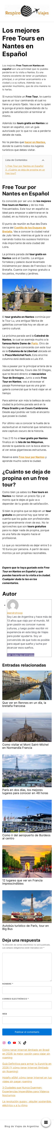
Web (4, 1014)
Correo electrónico (15, 999)
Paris (34, 343)
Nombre (7, 984)
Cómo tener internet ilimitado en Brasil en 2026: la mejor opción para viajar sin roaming (26, 1053)
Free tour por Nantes (31, 457)
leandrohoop (15, 612)
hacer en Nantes (35, 142)
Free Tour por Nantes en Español (24, 166)
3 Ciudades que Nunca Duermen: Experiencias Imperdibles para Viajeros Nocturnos (25, 1091)
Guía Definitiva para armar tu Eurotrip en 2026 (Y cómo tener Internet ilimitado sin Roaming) (26, 1067)
